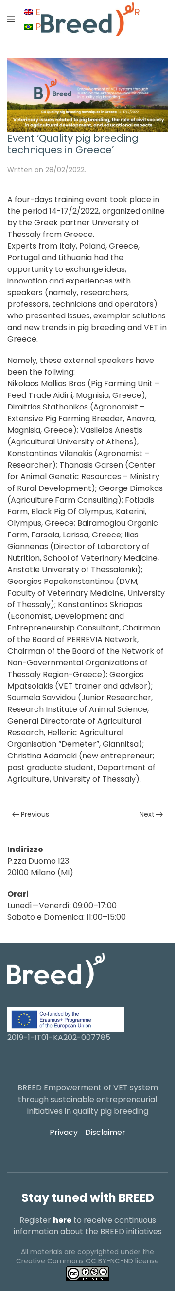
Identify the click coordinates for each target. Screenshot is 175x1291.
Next (147, 814)
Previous (35, 814)
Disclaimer (105, 1132)
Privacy (64, 1132)
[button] (11, 19)
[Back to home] (87, 19)
